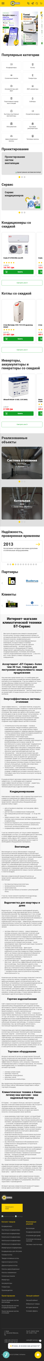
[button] (41, 583)
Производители (7, 1290)
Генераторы (6, 1287)
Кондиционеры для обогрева (12, 1251)
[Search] (37, 3)
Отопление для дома (33, 1235)
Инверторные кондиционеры (12, 1248)
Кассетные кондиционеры (11, 1233)
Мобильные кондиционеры (11, 1244)
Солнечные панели (8, 1276)
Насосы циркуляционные (10, 1269)
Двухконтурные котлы (10, 1265)
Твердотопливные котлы (10, 1258)
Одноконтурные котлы (10, 1262)
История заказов (32, 1307)
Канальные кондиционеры (11, 1237)
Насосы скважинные (9, 1272)
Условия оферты (32, 1311)
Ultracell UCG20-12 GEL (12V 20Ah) (15, 399)
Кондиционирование (33, 1232)
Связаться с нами (9, 1208)
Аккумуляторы (7, 1283)
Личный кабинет (32, 1300)
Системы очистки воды (34, 1244)
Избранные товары (33, 1304)
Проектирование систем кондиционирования (10, 1306)
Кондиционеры (7, 1226)
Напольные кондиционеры (11, 1240)
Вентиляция (30, 1228)
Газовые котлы (7, 1255)
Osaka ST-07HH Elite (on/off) (13, 258)
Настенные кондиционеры (11, 1230)
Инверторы (6, 1280)
